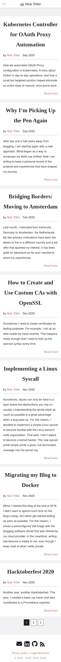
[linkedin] (27, 644)
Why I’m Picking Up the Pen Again (31, 115)
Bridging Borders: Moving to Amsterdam (30, 201)
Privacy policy (20, 652)
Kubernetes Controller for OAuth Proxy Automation (30, 34)
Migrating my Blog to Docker (30, 480)
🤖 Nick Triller (30, 3)
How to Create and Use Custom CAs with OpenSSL (30, 292)
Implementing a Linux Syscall (30, 374)
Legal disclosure (39, 652)
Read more (51, 93)
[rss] (42, 644)
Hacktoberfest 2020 (30, 572)
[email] (19, 644)
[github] (35, 644)
